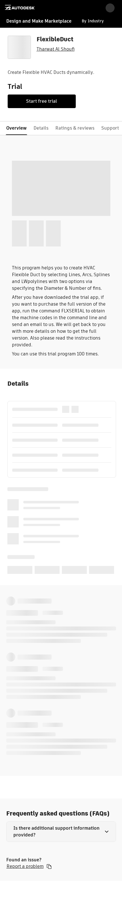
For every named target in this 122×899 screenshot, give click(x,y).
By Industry (93, 21)
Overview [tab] (16, 128)
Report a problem (25, 866)
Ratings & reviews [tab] (74, 128)
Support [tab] (110, 128)
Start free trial (41, 101)
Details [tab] (41, 128)
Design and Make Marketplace (38, 21)
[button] (61, 832)
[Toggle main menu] (8, 7)
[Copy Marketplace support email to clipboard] (49, 866)
